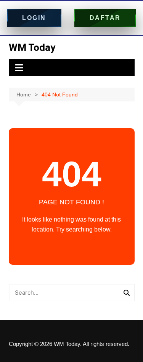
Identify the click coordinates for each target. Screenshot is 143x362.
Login (34, 18)
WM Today (32, 47)
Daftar (105, 18)
